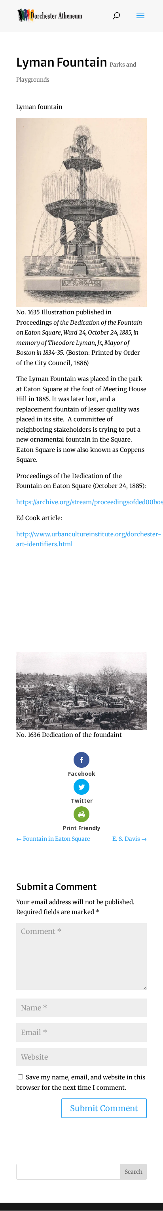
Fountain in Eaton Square (53, 838)
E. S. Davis (129, 838)
